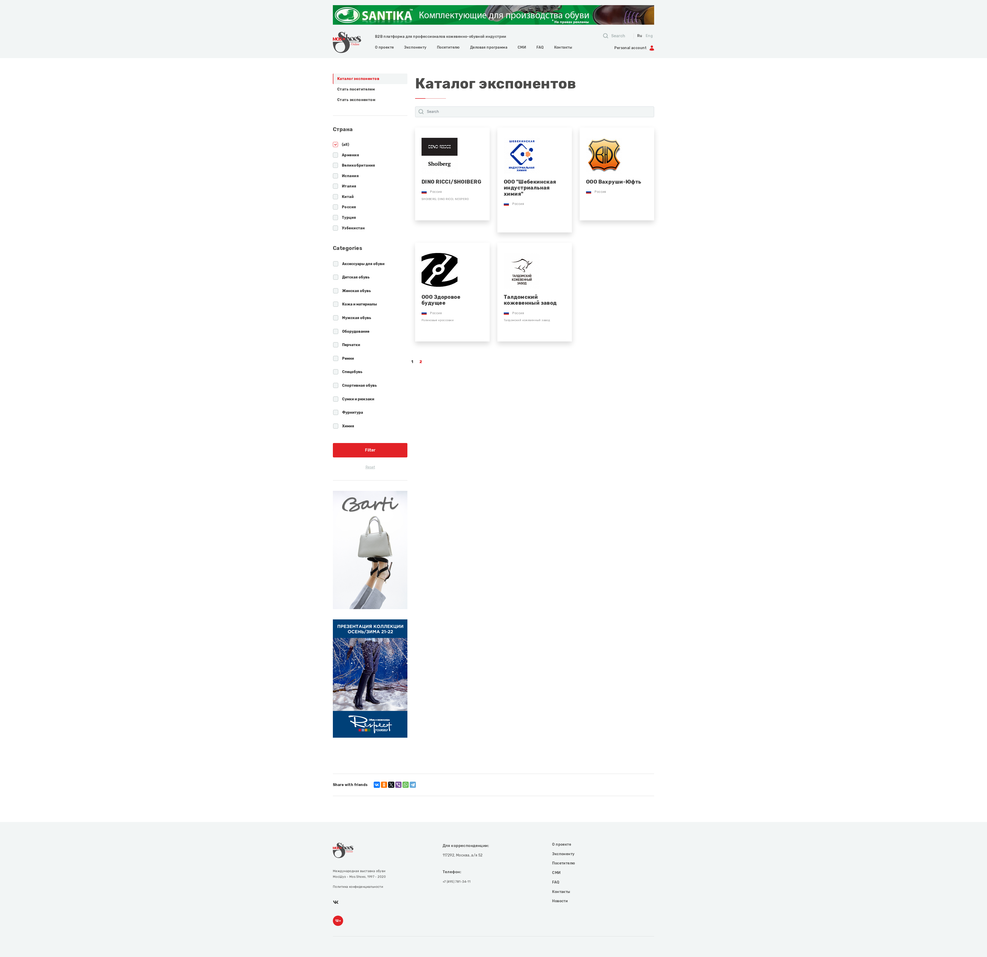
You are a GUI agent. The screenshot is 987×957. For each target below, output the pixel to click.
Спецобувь (352, 372)
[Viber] (398, 785)
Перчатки (351, 345)
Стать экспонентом (356, 100)
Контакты (563, 48)
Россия (349, 207)
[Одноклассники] (384, 785)
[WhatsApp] (406, 785)
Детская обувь (356, 277)
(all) (345, 144)
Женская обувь (356, 291)
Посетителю (448, 48)
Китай (348, 197)
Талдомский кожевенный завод (530, 300)
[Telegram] (413, 785)
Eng (649, 36)
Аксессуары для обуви (363, 264)
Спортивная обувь (359, 385)
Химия (348, 426)
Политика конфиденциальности (358, 887)
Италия (349, 186)
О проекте (384, 48)
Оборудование (355, 331)
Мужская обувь (356, 318)
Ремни (348, 358)
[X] (391, 785)
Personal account (630, 48)
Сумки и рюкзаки (358, 399)
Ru (639, 36)
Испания (350, 176)
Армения (350, 155)
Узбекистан (353, 228)
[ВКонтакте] (377, 785)
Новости (560, 901)
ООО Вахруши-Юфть (613, 182)
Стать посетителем (356, 89)
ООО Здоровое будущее (441, 300)
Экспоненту (415, 48)
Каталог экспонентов (358, 79)
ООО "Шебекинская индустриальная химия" (530, 188)
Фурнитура (352, 412)
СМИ (522, 48)
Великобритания (358, 165)
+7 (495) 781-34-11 (457, 881)
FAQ (540, 48)
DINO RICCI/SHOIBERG (451, 182)
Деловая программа (488, 48)
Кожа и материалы (359, 304)
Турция (349, 217)
